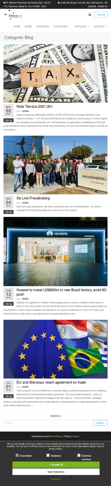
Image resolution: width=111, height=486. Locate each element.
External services (86, 456)
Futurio (75, 436)
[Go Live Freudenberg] (55, 164)
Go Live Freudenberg (33, 197)
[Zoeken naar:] (55, 423)
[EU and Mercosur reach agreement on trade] (55, 348)
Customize (55, 479)
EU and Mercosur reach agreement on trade (51, 382)
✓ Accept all (56, 464)
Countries (60, 26)
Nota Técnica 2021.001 (34, 106)
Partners (42, 26)
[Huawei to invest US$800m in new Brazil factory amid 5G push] (55, 251)
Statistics (56, 456)
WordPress (56, 436)
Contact (99, 26)
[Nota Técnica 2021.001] (55, 73)
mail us (101, 14)
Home (17, 26)
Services (80, 26)
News (28, 26)
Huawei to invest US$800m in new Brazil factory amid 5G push (61, 292)
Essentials (26, 456)
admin (25, 111)
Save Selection (56, 472)
